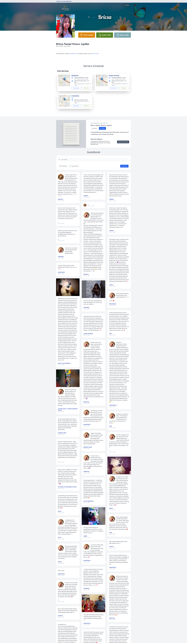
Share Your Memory (123, 142)
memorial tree (73, 53)
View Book (94, 128)
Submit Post (124, 166)
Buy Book (102, 128)
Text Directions (76, 88)
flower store (96, 53)
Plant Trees (86, 88)
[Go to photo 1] (67, 386)
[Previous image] (57, 378)
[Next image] (78, 378)
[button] (64, 78)
